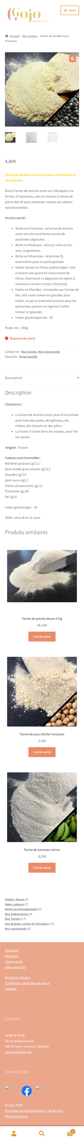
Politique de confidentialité (25, 1111)
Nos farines (29, 36)
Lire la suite (42, 636)
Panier (64, 1130)
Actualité (12, 956)
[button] (72, 58)
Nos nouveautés (49, 352)
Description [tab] (13, 378)
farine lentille (28, 357)
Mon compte (14, 1133)
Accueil (14, 36)
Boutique (11, 950)
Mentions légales (17, 977)
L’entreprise (14, 961)
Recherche (42, 1133)
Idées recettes (15, 967)
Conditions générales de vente (27, 983)
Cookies (11, 988)
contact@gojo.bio (18, 1052)
